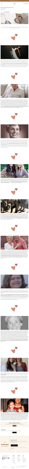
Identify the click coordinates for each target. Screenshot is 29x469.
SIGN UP (14, 432)
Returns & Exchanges (19, 459)
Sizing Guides (24, 458)
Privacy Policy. (12, 448)
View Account (19, 457)
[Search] (23, 3)
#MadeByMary (24, 460)
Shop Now (14, 425)
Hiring (13, 461)
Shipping (19, 461)
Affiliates (14, 460)
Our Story (14, 457)
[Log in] (25, 3)
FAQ (23, 457)
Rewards (14, 458)
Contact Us (23, 461)
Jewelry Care (24, 459)
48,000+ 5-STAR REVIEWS (4, 446)
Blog (13, 459)
